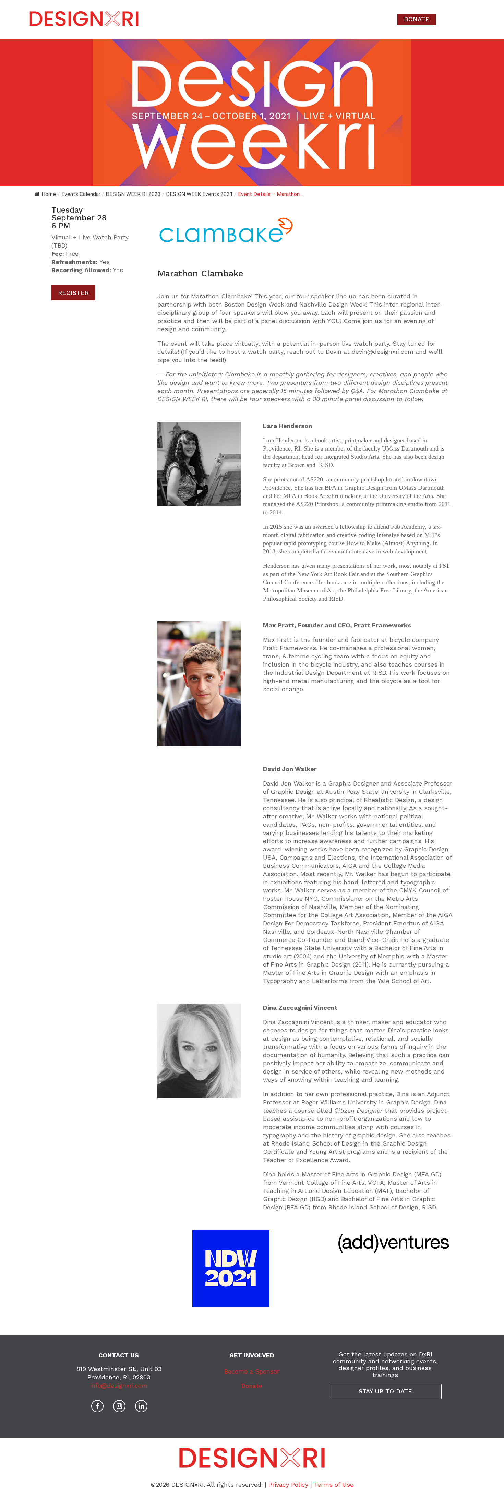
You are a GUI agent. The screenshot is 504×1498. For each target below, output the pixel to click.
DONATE (416, 19)
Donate (251, 1385)
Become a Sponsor (251, 1371)
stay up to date (385, 1391)
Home (48, 194)
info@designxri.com (118, 1385)
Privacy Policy (288, 1484)
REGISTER (73, 292)
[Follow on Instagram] (119, 1406)
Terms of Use (333, 1484)
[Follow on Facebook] (97, 1406)
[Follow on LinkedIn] (141, 1406)
